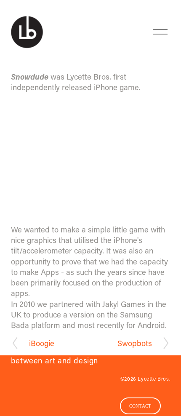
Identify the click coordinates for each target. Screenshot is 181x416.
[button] (90, 160)
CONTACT (140, 405)
